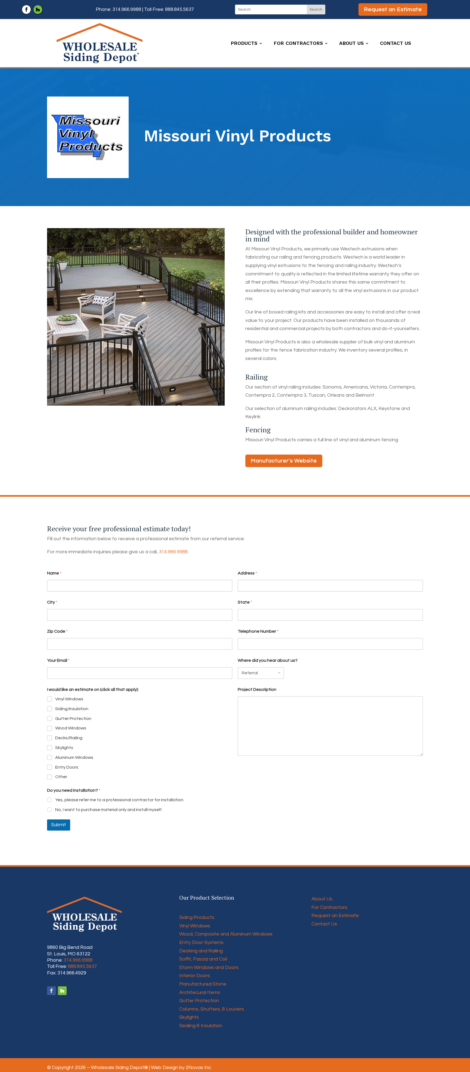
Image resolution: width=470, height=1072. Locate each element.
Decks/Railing (68, 738)
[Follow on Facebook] (26, 9)
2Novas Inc (198, 1067)
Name (54, 573)
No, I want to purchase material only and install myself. (108, 809)
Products (244, 43)
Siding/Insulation (71, 709)
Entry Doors (66, 767)
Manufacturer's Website (284, 461)
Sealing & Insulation (200, 1025)
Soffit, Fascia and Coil (203, 959)
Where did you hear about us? (268, 660)
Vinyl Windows (69, 699)
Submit (58, 824)
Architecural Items (199, 992)
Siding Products (196, 917)
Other (61, 777)
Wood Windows (70, 728)
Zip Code (57, 631)
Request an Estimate (393, 9)
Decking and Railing (201, 950)
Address (247, 573)
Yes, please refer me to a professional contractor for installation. (119, 800)
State (245, 602)
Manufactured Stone (202, 984)
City (52, 602)
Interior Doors (194, 975)
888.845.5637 (179, 9)
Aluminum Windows (74, 757)
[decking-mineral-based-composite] (136, 405)
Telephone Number (258, 631)
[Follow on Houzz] (37, 9)
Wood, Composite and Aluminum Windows (226, 934)
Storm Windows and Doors (209, 967)
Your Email (58, 660)
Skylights (64, 747)
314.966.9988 (126, 9)
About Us (351, 43)
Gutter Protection (73, 718)
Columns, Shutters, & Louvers (211, 1009)
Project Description (257, 689)
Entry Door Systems (201, 942)
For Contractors (298, 43)
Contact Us (395, 43)
